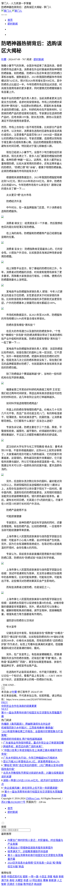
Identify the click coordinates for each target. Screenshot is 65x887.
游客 (49, 876)
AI (30, 880)
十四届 (19, 884)
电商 (55, 876)
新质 (3, 876)
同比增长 (37, 880)
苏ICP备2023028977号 (13, 802)
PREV (4, 702)
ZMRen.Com (32, 798)
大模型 (19, 880)
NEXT (4, 709)
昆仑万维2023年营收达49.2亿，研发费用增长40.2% (31, 761)
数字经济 (28, 884)
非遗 (25, 880)
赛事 (45, 880)
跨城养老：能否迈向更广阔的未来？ (23, 746)
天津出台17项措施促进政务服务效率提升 (30, 847)
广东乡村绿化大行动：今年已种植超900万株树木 (30, 757)
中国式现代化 (14, 876)
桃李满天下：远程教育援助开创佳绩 (28, 851)
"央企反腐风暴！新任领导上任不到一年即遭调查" (30, 788)
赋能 (25, 876)
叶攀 (3, 59)
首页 (10, 20)
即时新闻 (13, 23)
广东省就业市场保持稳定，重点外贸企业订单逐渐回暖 (33, 742)
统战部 (38, 884)
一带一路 (33, 876)
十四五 (43, 876)
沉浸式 (11, 884)
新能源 (52, 880)
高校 (12, 880)
